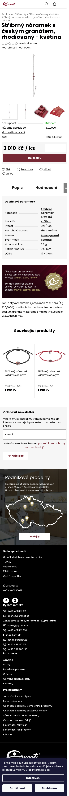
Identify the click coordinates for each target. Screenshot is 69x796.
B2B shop (8, 734)
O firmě (7, 674)
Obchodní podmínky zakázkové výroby (25, 710)
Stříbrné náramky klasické (47, 213)
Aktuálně (8, 659)
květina (46, 240)
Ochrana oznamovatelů (16, 678)
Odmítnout (17, 788)
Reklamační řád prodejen (17, 729)
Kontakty (8, 683)
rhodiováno (49, 230)
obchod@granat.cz (18, 616)
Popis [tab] (17, 187)
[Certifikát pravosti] (34, 281)
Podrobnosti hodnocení (16, 47)
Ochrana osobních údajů (17, 720)
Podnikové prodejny (14, 669)
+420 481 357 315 (17, 644)
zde (47, 770)
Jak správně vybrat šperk (17, 696)
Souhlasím (49, 788)
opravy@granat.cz (18, 625)
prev (3, 356)
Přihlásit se (16, 456)
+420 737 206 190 (17, 649)
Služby (6, 664)
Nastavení (33, 778)
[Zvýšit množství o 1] (63, 148)
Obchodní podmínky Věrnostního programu (27, 705)
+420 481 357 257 (17, 630)
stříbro (46, 221)
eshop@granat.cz (17, 639)
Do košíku (34, 158)
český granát (50, 235)
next (65, 356)
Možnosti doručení (13, 132)
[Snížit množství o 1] (47, 148)
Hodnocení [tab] (46, 187)
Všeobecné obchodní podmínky (21, 715)
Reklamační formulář (15, 725)
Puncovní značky (12, 701)
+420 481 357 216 (17, 611)
